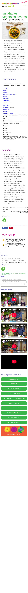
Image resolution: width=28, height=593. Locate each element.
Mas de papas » (14, 403)
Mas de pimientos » (14, 393)
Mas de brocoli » (14, 408)
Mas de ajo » (14, 384)
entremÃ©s (5, 260)
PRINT (17, 19)
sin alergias (13, 260)
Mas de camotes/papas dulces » (14, 398)
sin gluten (20, 260)
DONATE (25, 5)
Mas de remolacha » (14, 412)
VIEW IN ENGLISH (23, 20)
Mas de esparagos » (14, 417)
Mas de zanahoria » (14, 388)
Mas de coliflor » (14, 379)
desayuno (10, 258)
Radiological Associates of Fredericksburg (13, 284)
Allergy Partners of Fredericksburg (11, 279)
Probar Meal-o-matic (14, 434)
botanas (4, 258)
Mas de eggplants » (14, 422)
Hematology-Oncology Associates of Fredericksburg (11, 282)
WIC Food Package (20, 262)
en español (18, 258)
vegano (4, 262)
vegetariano (11, 262)
